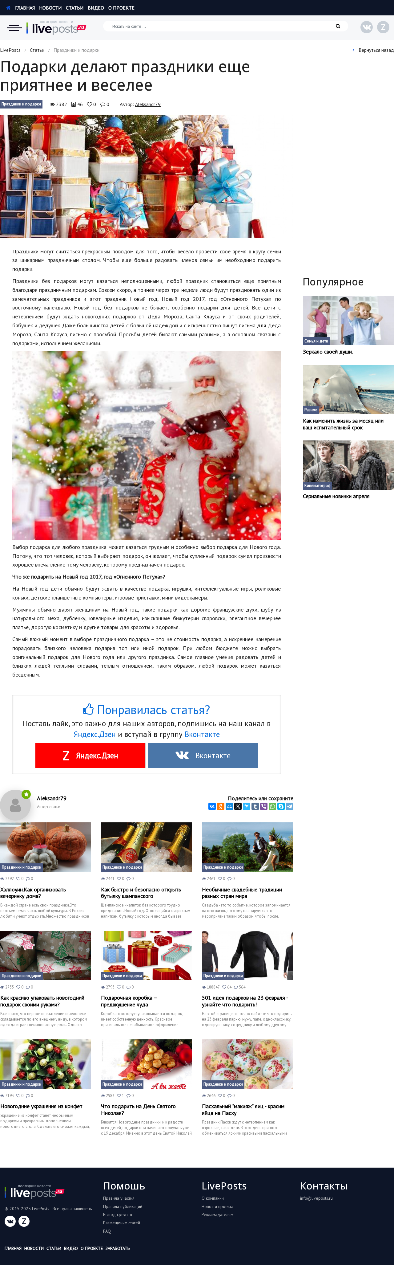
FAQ (107, 1231)
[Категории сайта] (14, 27)
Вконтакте (202, 734)
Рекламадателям (217, 1214)
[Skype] (281, 806)
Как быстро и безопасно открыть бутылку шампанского (141, 892)
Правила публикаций (122, 1206)
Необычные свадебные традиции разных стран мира (242, 892)
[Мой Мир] (229, 806)
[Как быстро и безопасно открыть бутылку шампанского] (146, 847)
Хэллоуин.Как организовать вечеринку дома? (33, 892)
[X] (238, 806)
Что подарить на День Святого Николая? (138, 1109)
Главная (24, 8)
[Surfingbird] (246, 806)
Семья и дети (316, 341)
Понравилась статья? (152, 710)
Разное (310, 409)
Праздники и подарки (21, 104)
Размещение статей (121, 1223)
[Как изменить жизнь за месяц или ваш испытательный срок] (348, 389)
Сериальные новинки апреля (336, 496)
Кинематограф (317, 485)
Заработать (118, 1248)
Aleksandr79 (148, 104)
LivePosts (10, 50)
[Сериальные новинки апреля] (348, 465)
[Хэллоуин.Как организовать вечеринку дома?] (45, 847)
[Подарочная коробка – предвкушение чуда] (146, 955)
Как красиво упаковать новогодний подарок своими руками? (42, 1001)
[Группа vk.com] (366, 27)
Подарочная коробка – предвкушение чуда (129, 1001)
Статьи (74, 8)
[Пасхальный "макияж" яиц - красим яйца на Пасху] (247, 1064)
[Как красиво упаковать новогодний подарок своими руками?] (45, 955)
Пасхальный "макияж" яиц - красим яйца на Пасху (243, 1109)
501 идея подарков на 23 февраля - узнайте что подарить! (245, 1001)
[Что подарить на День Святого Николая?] (146, 1064)
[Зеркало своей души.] (348, 320)
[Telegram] (289, 806)
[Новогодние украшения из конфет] (45, 1064)
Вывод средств (117, 1214)
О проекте (121, 8)
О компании (213, 1198)
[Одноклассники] (220, 806)
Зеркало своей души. (328, 351)
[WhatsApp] (272, 806)
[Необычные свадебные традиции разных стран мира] (247, 847)
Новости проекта (217, 1206)
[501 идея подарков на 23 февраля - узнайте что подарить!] (247, 955)
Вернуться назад (375, 50)
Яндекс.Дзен (95, 734)
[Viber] (263, 806)
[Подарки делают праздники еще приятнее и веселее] (146, 176)
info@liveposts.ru (316, 1198)
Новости (50, 8)
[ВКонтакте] (212, 806)
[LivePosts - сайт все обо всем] (56, 27)
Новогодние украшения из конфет (41, 1106)
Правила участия (119, 1198)
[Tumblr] (255, 806)
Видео (96, 8)
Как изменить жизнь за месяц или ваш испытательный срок (343, 424)
